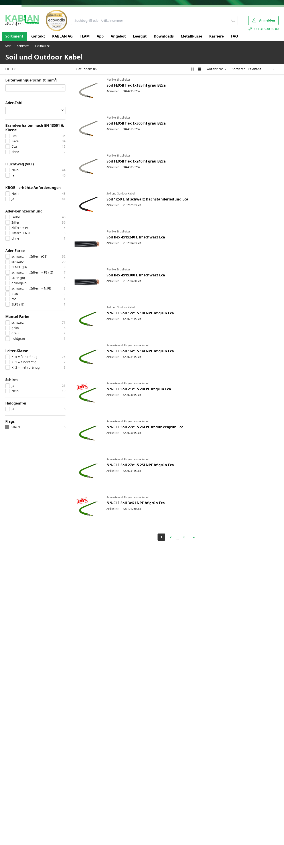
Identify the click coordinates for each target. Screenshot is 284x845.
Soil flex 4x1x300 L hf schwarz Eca (135, 275)
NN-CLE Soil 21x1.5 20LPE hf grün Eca (138, 389)
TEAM (85, 36)
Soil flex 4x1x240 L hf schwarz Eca (135, 237)
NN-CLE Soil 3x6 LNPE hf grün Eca (135, 502)
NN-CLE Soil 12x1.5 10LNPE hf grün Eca (140, 313)
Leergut (140, 36)
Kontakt (37, 36)
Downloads (164, 36)
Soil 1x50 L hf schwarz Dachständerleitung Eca (147, 199)
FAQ (234, 36)
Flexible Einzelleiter (118, 79)
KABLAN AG (62, 36)
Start (8, 46)
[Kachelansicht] (192, 69)
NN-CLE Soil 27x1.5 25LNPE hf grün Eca (140, 464)
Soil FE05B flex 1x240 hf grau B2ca (136, 161)
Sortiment (14, 36)
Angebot (118, 36)
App (100, 36)
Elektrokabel (42, 46)
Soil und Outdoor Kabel (120, 193)
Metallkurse (191, 36)
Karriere (216, 36)
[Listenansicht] (199, 69)
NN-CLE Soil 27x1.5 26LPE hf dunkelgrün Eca (144, 426)
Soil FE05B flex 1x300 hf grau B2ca (136, 123)
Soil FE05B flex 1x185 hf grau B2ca (136, 85)
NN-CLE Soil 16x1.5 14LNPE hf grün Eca (140, 351)
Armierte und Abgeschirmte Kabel (127, 345)
